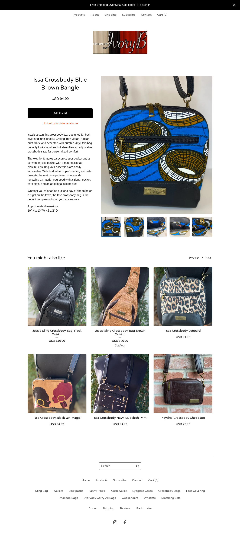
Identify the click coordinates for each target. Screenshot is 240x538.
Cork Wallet (119, 491)
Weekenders (130, 498)
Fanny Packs (97, 491)
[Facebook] (124, 522)
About (94, 15)
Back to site (144, 508)
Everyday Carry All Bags (100, 498)
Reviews (125, 508)
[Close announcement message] (234, 5)
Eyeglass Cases (142, 491)
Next (208, 257)
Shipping (110, 15)
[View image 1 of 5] (111, 227)
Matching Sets (170, 498)
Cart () (162, 15)
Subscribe (128, 15)
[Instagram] (115, 522)
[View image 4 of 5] (180, 227)
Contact (146, 15)
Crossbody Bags (169, 491)
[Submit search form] (137, 466)
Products (79, 15)
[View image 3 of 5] (157, 227)
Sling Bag (41, 491)
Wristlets (150, 498)
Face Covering (195, 491)
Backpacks (76, 491)
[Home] (120, 42)
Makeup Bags (69, 498)
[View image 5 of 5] (202, 227)
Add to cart (60, 113)
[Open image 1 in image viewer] (156, 145)
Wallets (58, 491)
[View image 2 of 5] (134, 227)
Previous (194, 257)
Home (86, 480)
